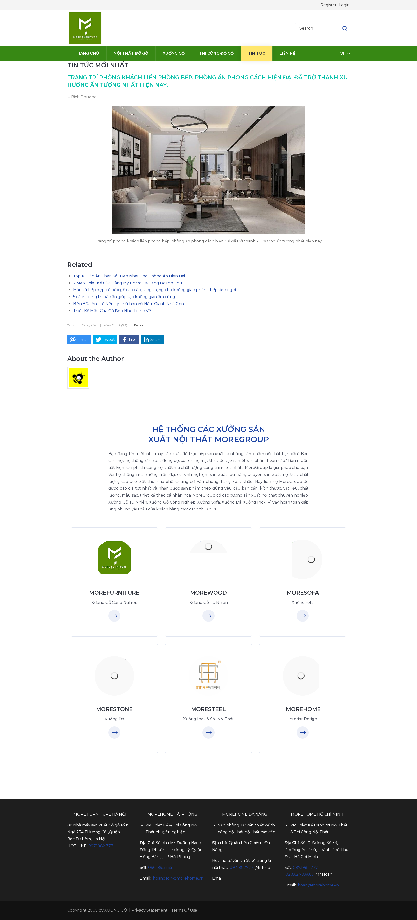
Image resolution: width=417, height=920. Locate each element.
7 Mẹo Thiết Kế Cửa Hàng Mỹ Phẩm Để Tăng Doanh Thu (127, 283)
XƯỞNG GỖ (115, 910)
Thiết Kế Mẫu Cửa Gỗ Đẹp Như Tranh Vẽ (112, 311)
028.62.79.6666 (299, 874)
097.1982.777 (100, 846)
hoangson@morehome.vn (178, 878)
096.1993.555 (160, 867)
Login (344, 5)
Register (328, 5)
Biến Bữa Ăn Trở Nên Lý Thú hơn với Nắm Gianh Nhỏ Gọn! (129, 304)
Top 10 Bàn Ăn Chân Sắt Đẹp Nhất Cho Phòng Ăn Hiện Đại (129, 276)
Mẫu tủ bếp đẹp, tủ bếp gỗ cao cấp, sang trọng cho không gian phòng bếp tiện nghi (154, 290)
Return (139, 325)
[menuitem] (86, 53)
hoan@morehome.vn (318, 885)
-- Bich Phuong (82, 97)
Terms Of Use (184, 910)
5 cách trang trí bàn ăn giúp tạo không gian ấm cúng (124, 297)
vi (342, 53)
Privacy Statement (149, 910)
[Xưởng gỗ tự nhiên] (208, 547)
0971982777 (241, 867)
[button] (340, 28)
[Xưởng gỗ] (85, 28)
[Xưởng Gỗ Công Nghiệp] (114, 558)
